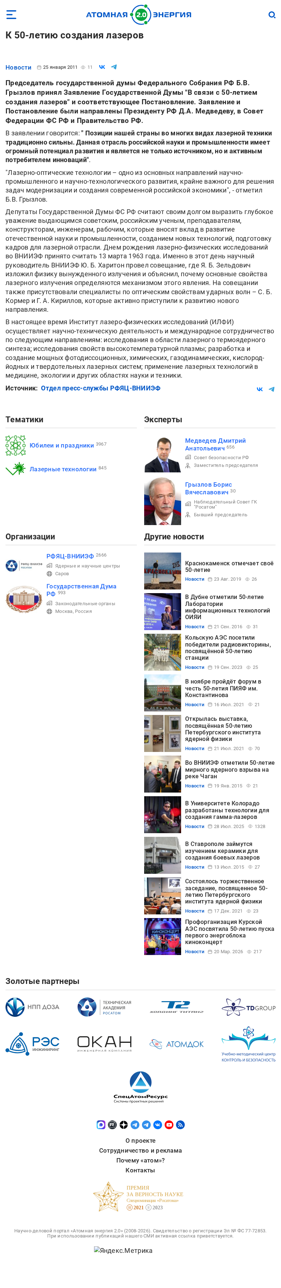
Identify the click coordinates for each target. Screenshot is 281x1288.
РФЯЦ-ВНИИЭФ (70, 556)
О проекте (140, 1140)
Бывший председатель (220, 514)
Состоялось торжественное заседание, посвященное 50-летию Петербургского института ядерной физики (226, 891)
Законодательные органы (85, 603)
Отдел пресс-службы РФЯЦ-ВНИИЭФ (101, 388)
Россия (83, 611)
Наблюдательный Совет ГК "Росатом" (225, 504)
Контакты (140, 1170)
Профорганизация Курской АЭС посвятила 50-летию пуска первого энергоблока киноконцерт (230, 932)
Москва (64, 611)
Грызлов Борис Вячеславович (208, 488)
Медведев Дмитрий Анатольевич (215, 444)
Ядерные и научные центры (87, 566)
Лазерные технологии (63, 469)
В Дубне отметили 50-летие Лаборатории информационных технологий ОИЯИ (227, 607)
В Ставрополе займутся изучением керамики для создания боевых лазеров (222, 850)
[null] (102, 67)
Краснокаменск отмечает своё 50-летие (229, 566)
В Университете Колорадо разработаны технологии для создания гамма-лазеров (227, 810)
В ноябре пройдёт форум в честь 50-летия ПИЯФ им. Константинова (223, 688)
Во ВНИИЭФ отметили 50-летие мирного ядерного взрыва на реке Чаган (230, 769)
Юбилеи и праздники (62, 445)
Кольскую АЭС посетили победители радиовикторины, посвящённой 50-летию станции (228, 647)
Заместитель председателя (226, 465)
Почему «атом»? (140, 1160)
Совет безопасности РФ (221, 457)
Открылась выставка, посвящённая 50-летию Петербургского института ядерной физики (223, 728)
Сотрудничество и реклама (140, 1150)
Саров (62, 573)
